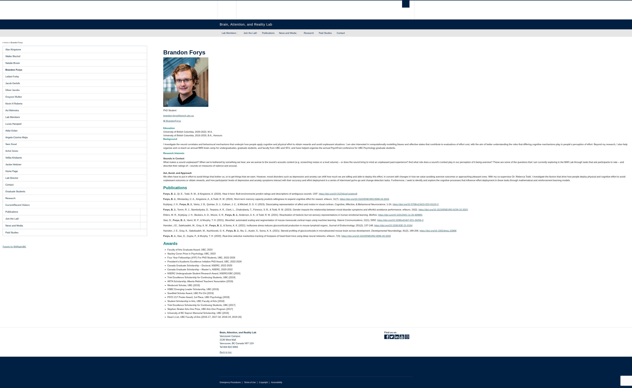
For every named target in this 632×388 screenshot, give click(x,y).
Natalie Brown (12, 63)
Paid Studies (325, 33)
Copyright (263, 382)
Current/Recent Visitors (17, 205)
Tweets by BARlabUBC (14, 246)
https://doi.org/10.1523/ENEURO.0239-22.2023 (443, 209)
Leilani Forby (12, 76)
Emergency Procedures (230, 382)
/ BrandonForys (172, 121)
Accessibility (276, 382)
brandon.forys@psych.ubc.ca (178, 115)
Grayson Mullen (13, 96)
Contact (341, 33)
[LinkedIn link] (397, 338)
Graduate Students (15, 191)
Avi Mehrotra (12, 110)
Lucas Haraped (13, 124)
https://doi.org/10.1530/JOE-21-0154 (393, 225)
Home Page (11, 171)
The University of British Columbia (226, 9)
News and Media (287, 33)
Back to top (226, 352)
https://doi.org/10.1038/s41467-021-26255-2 (400, 220)
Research (309, 33)
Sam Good (11, 144)
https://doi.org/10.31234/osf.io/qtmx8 (338, 193)
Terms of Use (250, 382)
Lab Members (229, 33)
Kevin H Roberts (13, 103)
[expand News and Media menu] (299, 33)
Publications (268, 33)
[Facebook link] (386, 338)
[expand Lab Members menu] (239, 33)
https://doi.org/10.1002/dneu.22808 (438, 230)
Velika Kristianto (13, 157)
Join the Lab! (250, 33)
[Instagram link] (407, 338)
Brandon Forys (13, 69)
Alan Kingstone (13, 49)
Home (6, 43)
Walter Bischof (12, 56)
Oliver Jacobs (12, 90)
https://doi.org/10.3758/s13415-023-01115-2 (416, 204)
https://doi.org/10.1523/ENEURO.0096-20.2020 (366, 236)
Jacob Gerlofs (12, 83)
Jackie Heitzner (13, 164)
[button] (143, 211)
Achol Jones (11, 151)
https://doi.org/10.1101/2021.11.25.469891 (400, 215)
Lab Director (11, 178)
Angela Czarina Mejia (16, 137)
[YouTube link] (402, 338)
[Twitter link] (391, 338)
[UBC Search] (405, 4)
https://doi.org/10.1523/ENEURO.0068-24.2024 (364, 199)
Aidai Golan (11, 130)
